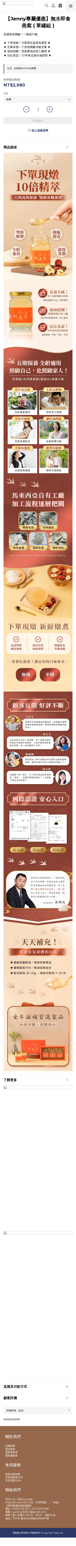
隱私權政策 (11, 1455)
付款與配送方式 (14, 1477)
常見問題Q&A (13, 1480)
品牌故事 (10, 1445)
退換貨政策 (11, 1452)
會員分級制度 (12, 1474)
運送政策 (10, 1449)
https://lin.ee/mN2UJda (19, 1502)
